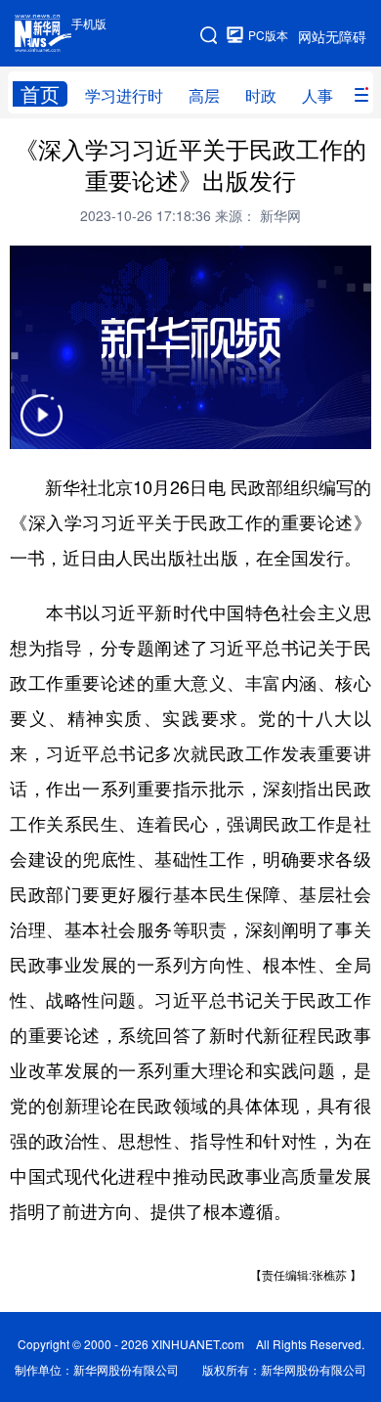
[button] (41, 427)
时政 (260, 95)
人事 (317, 95)
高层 (204, 95)
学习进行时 (124, 95)
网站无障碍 (332, 36)
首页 (40, 94)
